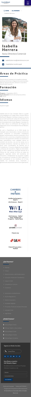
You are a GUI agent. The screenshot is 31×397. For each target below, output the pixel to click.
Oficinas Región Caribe (10, 331)
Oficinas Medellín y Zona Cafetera (13, 328)
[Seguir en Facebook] (8, 356)
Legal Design (8, 313)
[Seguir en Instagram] (11, 356)
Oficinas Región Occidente (11, 338)
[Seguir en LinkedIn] (5, 356)
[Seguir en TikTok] (19, 356)
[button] (28, 2)
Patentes (7, 267)
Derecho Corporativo (10, 300)
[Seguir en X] (16, 356)
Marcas (7, 271)
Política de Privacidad (8, 386)
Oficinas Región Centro (10, 324)
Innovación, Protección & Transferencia (14, 277)
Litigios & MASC (9, 281)
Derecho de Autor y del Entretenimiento (15, 274)
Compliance (8, 287)
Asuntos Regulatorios (10, 296)
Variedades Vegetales (10, 303)
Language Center (9, 310)
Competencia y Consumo (11, 284)
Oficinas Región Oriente (11, 335)
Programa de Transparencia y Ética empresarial (15, 388)
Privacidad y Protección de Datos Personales (16, 306)
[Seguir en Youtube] (14, 356)
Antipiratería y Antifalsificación (12, 293)
